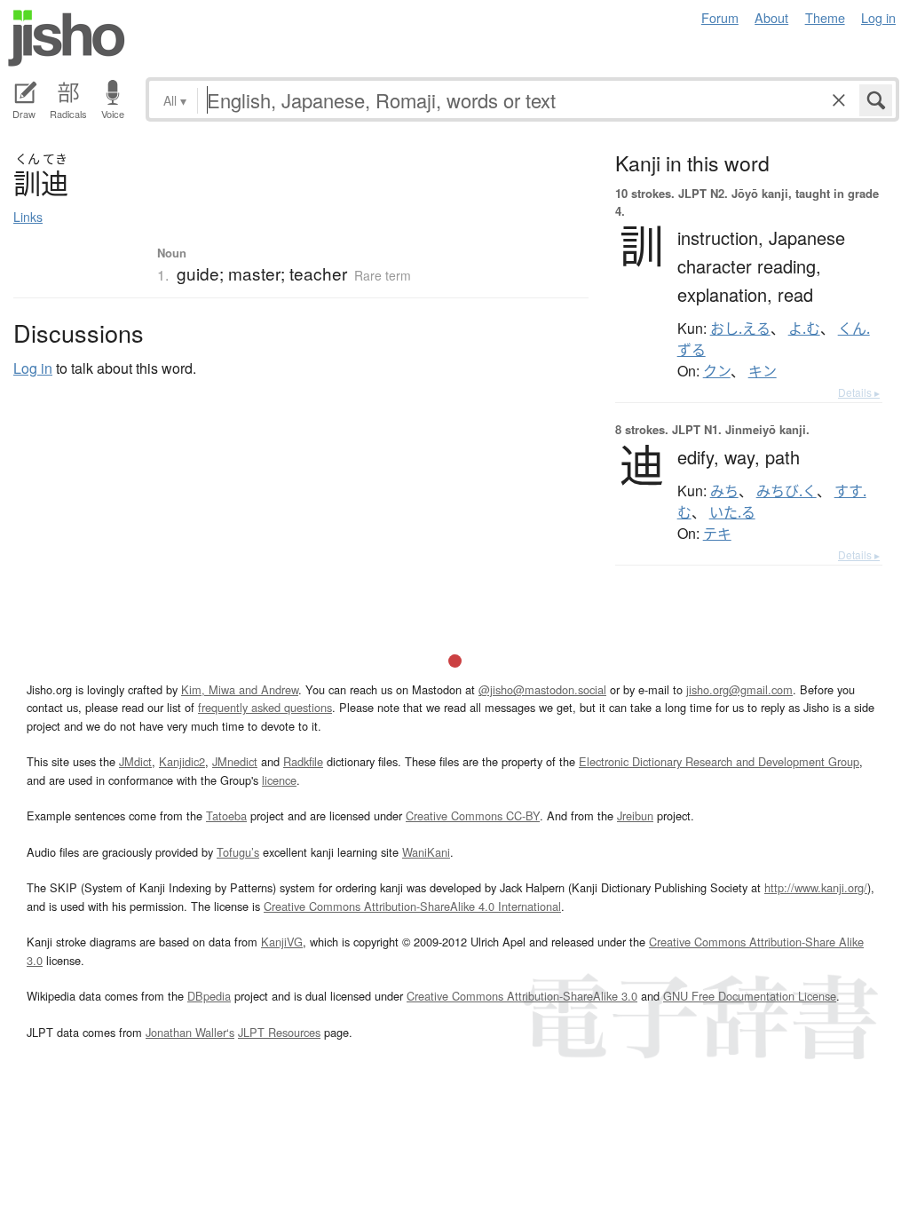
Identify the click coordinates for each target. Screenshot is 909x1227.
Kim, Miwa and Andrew (239, 689)
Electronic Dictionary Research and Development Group (719, 761)
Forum (720, 17)
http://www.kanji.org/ (815, 887)
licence (279, 780)
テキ (717, 533)
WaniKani (426, 851)
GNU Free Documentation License (749, 995)
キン (762, 371)
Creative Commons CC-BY (473, 815)
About (771, 17)
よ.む (804, 328)
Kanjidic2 (182, 761)
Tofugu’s (238, 851)
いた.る (732, 512)
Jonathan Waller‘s (190, 1032)
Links (28, 217)
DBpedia (209, 995)
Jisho (66, 38)
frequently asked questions (265, 707)
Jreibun (635, 815)
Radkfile (303, 761)
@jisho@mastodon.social (542, 689)
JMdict (135, 761)
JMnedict (234, 761)
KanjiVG (282, 941)
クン (717, 371)
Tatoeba (226, 815)
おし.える (740, 328)
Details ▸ (859, 392)
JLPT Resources (279, 1032)
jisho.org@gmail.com (739, 689)
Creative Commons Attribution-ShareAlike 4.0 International (412, 906)
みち (724, 491)
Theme (825, 17)
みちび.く (786, 491)
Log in (878, 17)
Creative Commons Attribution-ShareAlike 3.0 (522, 995)
